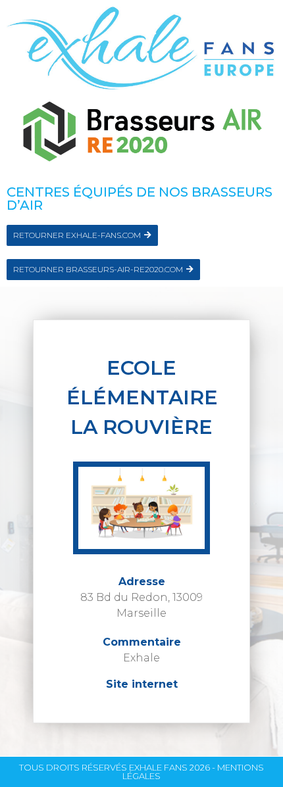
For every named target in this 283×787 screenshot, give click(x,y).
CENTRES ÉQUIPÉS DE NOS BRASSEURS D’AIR (139, 198)
